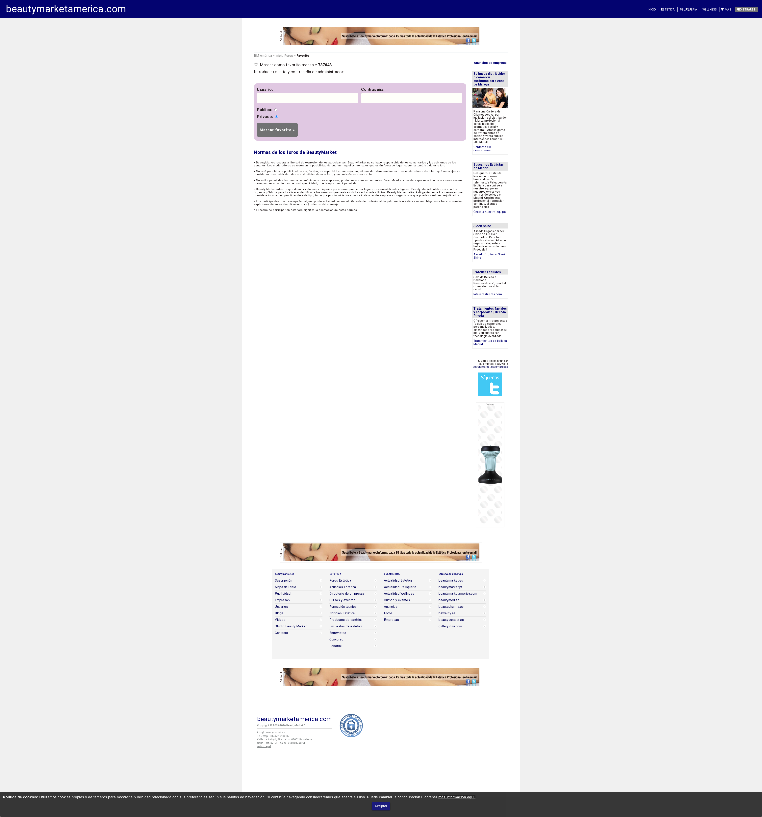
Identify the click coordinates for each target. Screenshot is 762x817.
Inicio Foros (284, 56)
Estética (668, 9)
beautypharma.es (451, 606)
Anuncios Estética (342, 587)
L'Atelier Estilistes (487, 272)
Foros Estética (340, 580)
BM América (263, 56)
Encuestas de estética (346, 626)
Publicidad (283, 593)
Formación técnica (342, 606)
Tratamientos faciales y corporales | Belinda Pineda (490, 312)
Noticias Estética (342, 613)
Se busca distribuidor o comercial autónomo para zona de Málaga (489, 79)
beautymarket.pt (450, 587)
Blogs (279, 613)
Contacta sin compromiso (482, 148)
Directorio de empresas (347, 593)
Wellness (709, 9)
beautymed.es (449, 600)
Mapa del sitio (285, 587)
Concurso (336, 639)
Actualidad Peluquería (400, 587)
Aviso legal (264, 746)
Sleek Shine (482, 226)
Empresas (282, 600)
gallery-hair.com (450, 626)
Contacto (281, 633)
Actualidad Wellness (399, 593)
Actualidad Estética (398, 580)
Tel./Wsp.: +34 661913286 (273, 735)
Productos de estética (346, 619)
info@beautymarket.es (271, 732)
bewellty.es (447, 613)
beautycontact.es (451, 619)
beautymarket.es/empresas (490, 366)
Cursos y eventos (342, 600)
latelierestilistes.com (487, 294)
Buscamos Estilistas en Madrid (488, 166)
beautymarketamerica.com (66, 9)
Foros (388, 613)
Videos (280, 619)
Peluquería (688, 9)
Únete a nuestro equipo (489, 212)
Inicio (652, 9)
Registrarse (745, 9)
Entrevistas (337, 633)
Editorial (335, 646)
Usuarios (281, 606)
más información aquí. (457, 797)
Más (728, 9)
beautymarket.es (451, 580)
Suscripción (283, 580)
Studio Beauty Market (291, 626)
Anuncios (390, 606)
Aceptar (381, 806)
